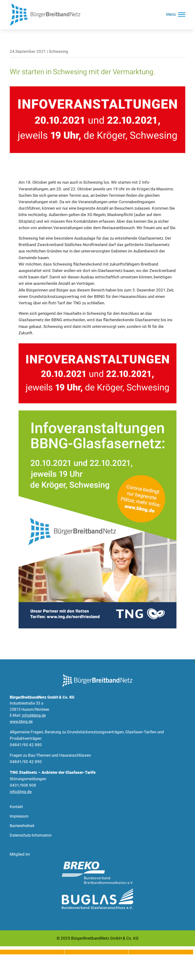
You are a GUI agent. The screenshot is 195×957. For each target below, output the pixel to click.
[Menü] (181, 14)
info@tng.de (21, 791)
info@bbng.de (34, 715)
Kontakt (16, 806)
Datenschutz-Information (31, 835)
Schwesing (58, 51)
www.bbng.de (21, 721)
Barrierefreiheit (22, 826)
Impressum (19, 816)
